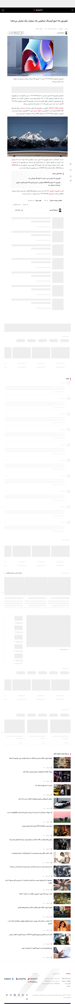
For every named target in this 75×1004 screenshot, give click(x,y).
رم (50, 111)
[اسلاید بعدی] (2, 592)
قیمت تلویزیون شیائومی (56, 191)
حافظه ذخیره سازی (36, 111)
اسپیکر (15, 162)
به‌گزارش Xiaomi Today (56, 108)
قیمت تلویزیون (53, 194)
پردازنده (22, 108)
